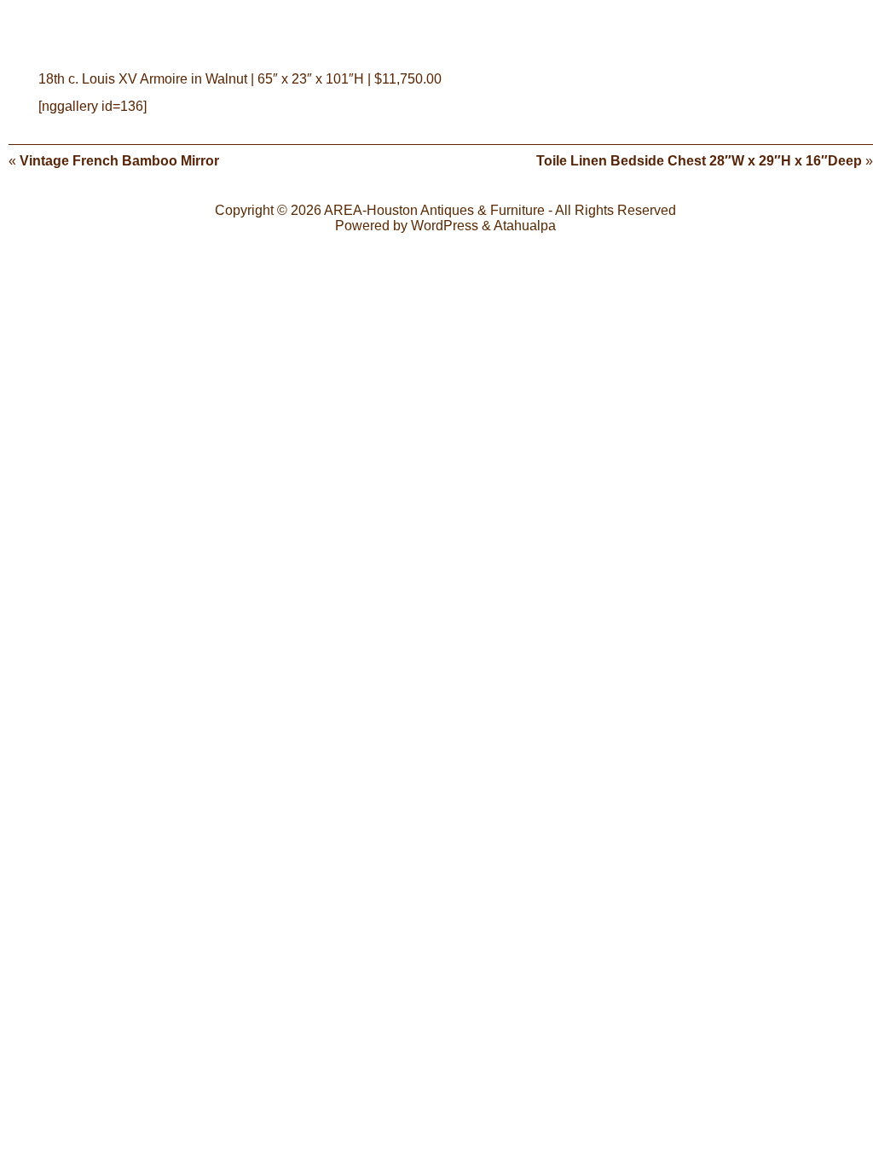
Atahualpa (525, 225)
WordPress (444, 225)
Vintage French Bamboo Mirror (119, 161)
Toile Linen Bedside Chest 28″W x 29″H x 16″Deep (699, 161)
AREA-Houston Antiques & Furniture (434, 210)
